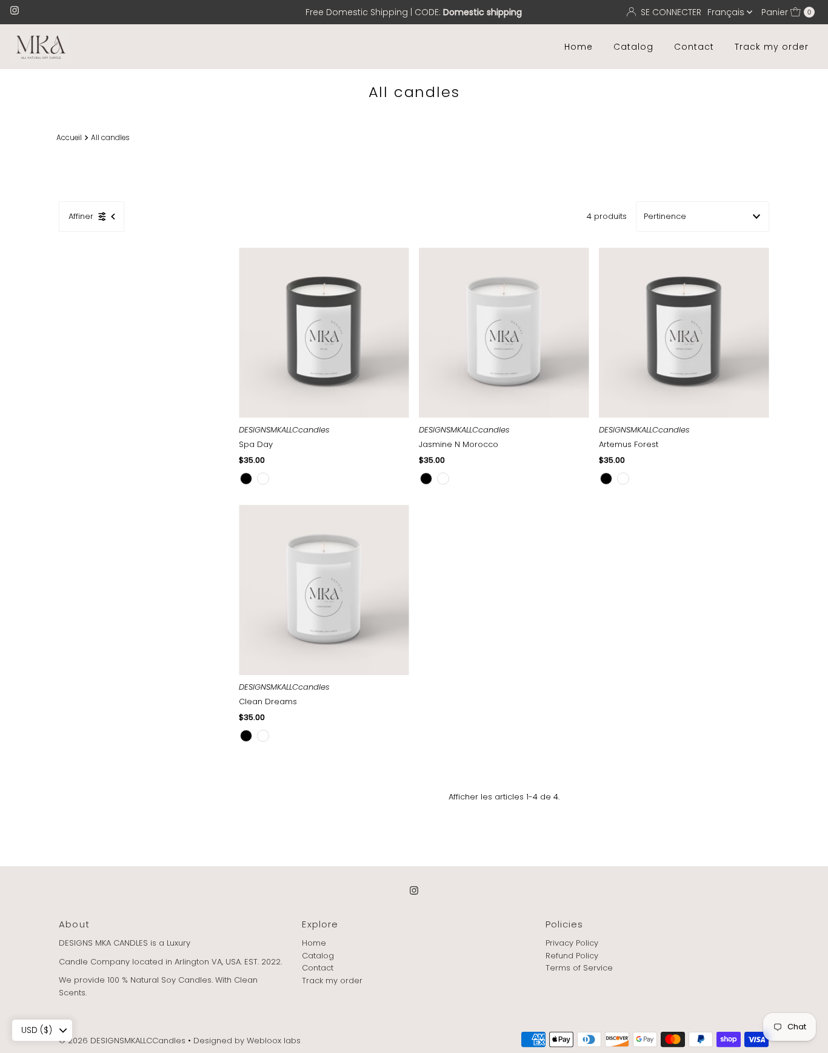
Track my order (772, 47)
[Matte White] (263, 479)
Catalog (633, 47)
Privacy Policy (572, 943)
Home (578, 47)
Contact (694, 47)
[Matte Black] (246, 479)
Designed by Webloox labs (247, 1040)
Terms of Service (579, 968)
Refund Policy (572, 955)
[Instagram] (14, 12)
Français (727, 12)
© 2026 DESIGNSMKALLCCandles (122, 1040)
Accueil (69, 138)
